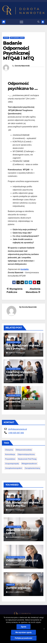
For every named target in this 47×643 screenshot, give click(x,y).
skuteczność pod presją (15, 557)
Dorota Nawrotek (22, 66)
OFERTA (6, 37)
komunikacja (10, 454)
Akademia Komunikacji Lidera (22, 531)
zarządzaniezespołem (13, 468)
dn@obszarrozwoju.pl (17, 429)
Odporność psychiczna (22, 560)
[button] (38, 22)
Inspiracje (10, 584)
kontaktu (25, 269)
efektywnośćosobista (24, 450)
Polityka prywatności (23, 638)
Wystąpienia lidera (17, 37)
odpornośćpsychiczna (26, 454)
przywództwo (10, 459)
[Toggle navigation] (21, 22)
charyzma (9, 450)
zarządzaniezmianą (32, 468)
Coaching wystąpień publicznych (20, 373)
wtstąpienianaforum (29, 463)
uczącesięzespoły (12, 463)
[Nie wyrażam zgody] (44, 629)
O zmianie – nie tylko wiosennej (20, 400)
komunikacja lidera (13, 526)
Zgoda (23, 627)
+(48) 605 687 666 (16, 433)
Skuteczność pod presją (27, 459)
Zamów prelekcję (18, 587)
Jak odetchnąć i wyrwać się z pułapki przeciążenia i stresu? (23, 348)
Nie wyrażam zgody (23, 632)
